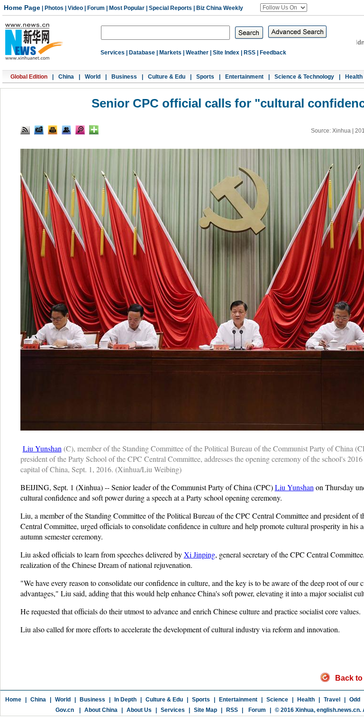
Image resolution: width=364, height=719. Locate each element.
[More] (94, 130)
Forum (96, 8)
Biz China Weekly (219, 8)
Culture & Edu (166, 76)
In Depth (125, 699)
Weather (197, 52)
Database (142, 52)
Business (124, 76)
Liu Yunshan (42, 448)
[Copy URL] (66, 130)
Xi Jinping (199, 554)
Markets (170, 52)
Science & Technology (304, 76)
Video (75, 8)
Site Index (226, 52)
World (92, 76)
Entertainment (244, 76)
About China (101, 710)
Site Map (205, 710)
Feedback (273, 52)
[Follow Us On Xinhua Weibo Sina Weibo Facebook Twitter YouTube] (283, 7)
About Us (139, 710)
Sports (205, 76)
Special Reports (170, 8)
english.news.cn (338, 710)
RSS (249, 52)
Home (13, 699)
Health (354, 76)
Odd (354, 699)
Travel (332, 699)
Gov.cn (64, 710)
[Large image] (80, 130)
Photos (54, 8)
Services (112, 52)
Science (277, 699)
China (66, 76)
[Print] (52, 130)
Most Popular (127, 8)
